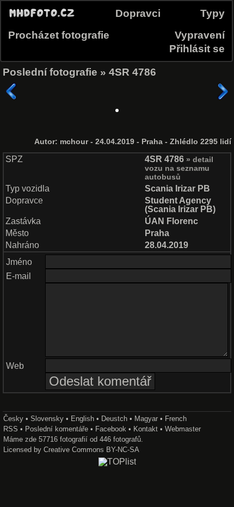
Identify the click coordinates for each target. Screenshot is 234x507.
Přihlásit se (197, 48)
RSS (10, 429)
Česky (13, 419)
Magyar (146, 419)
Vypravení (200, 35)
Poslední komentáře (56, 429)
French (176, 419)
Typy (212, 13)
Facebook (110, 429)
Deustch (114, 419)
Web (15, 365)
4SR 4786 (132, 72)
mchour (75, 142)
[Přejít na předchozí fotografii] (11, 91)
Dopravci (138, 13)
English (82, 419)
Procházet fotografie (58, 35)
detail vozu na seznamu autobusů (179, 168)
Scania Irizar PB (177, 188)
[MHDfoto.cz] (41, 17)
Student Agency (178, 200)
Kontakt (145, 429)
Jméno (19, 262)
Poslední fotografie (50, 72)
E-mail (18, 276)
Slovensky (47, 419)
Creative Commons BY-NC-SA (91, 450)
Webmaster (183, 429)
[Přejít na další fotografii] (222, 91)
